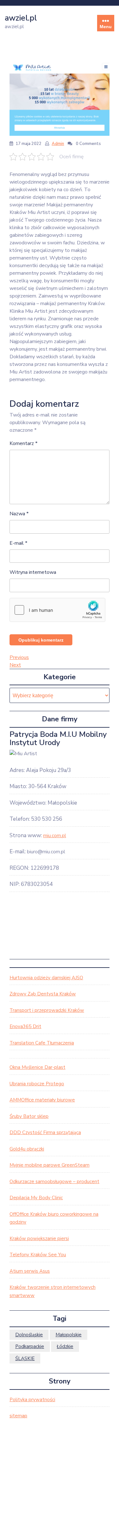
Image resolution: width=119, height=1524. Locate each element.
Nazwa (19, 513)
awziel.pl (21, 18)
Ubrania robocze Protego (37, 1084)
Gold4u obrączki (27, 1149)
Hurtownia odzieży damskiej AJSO (46, 978)
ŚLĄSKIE (25, 1358)
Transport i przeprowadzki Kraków (47, 1010)
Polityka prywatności (32, 1399)
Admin (58, 144)
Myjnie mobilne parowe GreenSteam (49, 1165)
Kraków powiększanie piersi (39, 1238)
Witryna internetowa (33, 572)
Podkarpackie (29, 1346)
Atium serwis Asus (30, 1271)
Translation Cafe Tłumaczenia (42, 1043)
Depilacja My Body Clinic (36, 1198)
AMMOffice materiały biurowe (42, 1100)
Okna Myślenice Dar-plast (37, 1067)
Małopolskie (69, 1335)
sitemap (18, 1416)
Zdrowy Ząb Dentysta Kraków (43, 994)
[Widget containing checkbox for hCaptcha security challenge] (57, 610)
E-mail (18, 543)
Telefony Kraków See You (38, 1254)
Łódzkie (65, 1346)
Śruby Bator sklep (29, 1116)
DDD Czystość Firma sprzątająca (45, 1132)
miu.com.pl (54, 835)
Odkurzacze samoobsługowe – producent (54, 1181)
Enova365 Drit (25, 1026)
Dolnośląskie (29, 1335)
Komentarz (23, 443)
